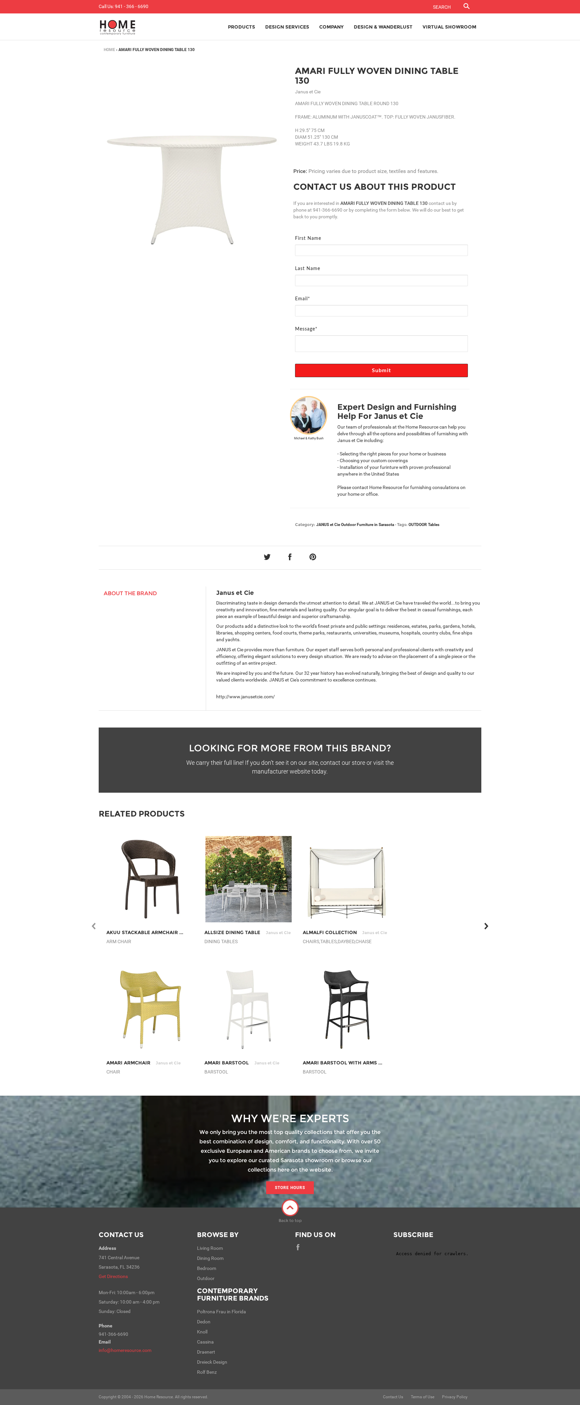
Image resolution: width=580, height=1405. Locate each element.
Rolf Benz (207, 1372)
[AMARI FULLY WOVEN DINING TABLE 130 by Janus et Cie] (192, 159)
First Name (308, 238)
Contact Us (121, 1235)
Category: (305, 524)
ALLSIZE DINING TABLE (247, 932)
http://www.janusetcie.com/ (245, 696)
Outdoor (205, 1278)
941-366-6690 (327, 210)
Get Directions (113, 1276)
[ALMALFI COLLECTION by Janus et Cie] (347, 879)
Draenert (206, 1352)
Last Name (307, 268)
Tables (433, 524)
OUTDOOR (417, 524)
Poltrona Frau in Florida (221, 1311)
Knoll (202, 1331)
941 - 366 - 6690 (131, 6)
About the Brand (130, 593)
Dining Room (210, 1258)
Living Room (210, 1248)
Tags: (402, 524)
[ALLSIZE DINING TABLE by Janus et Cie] (248, 879)
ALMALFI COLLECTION (345, 932)
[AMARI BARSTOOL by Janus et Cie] (248, 1009)
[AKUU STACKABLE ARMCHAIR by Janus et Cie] (150, 879)
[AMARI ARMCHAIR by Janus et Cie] (150, 1009)
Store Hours (290, 1187)
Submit (381, 370)
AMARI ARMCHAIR (143, 1063)
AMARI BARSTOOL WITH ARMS (355, 1063)
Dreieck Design (212, 1362)
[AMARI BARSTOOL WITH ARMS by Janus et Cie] (347, 1009)
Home (109, 49)
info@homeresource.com (125, 1350)
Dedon (203, 1321)
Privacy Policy (455, 1397)
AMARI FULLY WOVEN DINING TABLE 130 (376, 75)
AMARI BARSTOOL (241, 1063)
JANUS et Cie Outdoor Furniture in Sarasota (355, 524)
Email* (302, 299)
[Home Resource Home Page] (118, 27)
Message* (306, 329)
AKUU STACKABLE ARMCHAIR (157, 932)
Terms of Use (422, 1397)
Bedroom (206, 1268)
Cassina (205, 1342)
